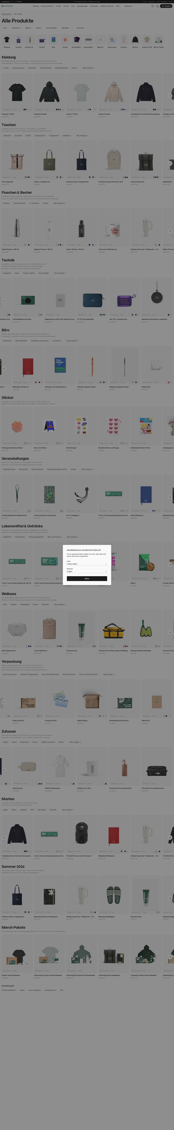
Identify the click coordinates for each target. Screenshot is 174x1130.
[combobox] (87, 564)
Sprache (70, 569)
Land (68, 561)
